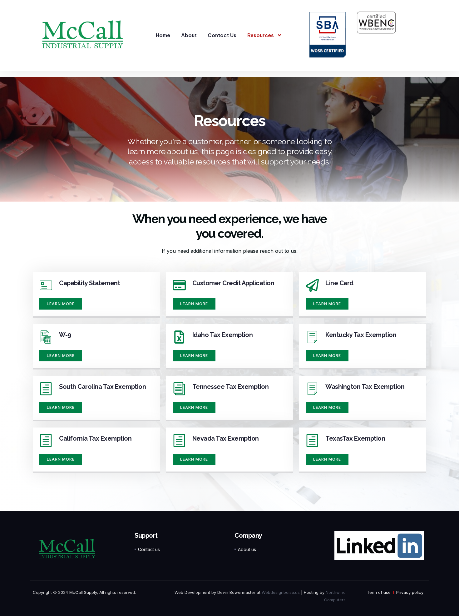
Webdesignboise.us (281, 592)
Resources (260, 35)
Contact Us (222, 35)
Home (163, 35)
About (189, 35)
